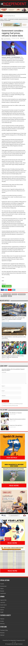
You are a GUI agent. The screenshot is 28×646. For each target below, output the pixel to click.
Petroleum (4, 296)
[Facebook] (13, 642)
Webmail (2, 635)
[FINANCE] (12, 559)
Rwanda (2, 591)
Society (2, 621)
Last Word (2, 602)
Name (3, 386)
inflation (14, 294)
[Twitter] (15, 642)
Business (2, 632)
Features (2, 618)
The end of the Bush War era (9, 15)
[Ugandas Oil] (12, 446)
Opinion (2, 609)
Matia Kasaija (22, 294)
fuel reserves (7, 294)
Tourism (2, 583)
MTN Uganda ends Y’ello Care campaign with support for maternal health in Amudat (13, 318)
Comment (4, 372)
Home (1, 19)
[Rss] (12, 642)
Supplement (3, 593)
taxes (10, 296)
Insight (1, 612)
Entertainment (3, 586)
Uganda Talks (3, 600)
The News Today (4, 630)
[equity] (14, 503)
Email (3, 390)
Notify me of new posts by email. (10, 405)
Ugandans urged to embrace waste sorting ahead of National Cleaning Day (12, 356)
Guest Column (3, 604)
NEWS (5, 19)
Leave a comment (7, 39)
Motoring (2, 623)
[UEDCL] (12, 531)
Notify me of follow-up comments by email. (13, 403)
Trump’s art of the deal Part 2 (15, 425)
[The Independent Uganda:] (14, 4)
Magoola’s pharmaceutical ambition (17, 419)
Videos (2, 588)
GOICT (23, 640)
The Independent (6, 38)
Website (3, 395)
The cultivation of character (15, 412)
